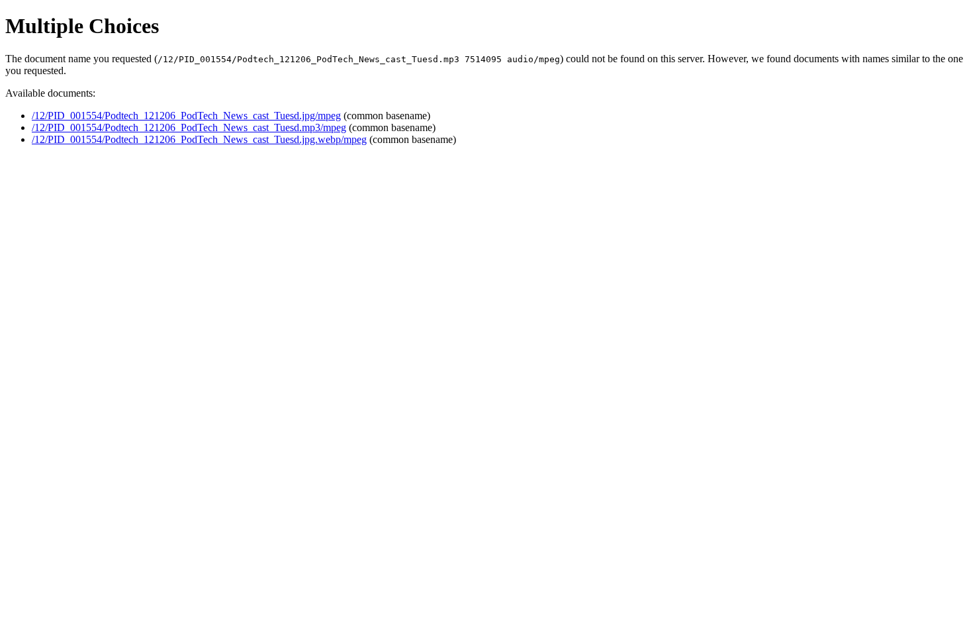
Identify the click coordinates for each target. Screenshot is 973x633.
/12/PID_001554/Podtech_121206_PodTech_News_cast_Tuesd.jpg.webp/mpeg (199, 139)
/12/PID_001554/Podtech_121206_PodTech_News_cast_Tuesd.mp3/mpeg (189, 127)
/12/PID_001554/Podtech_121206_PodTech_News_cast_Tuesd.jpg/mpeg (186, 115)
